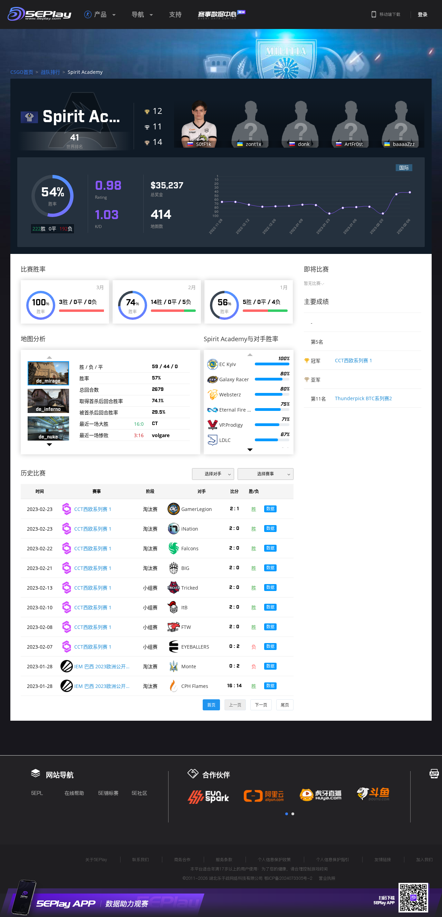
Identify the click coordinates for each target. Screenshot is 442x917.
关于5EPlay (96, 859)
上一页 (235, 705)
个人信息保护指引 (332, 859)
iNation (189, 528)
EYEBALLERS (195, 646)
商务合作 (182, 859)
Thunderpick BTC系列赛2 (363, 398)
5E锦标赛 (108, 793)
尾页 (285, 705)
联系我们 (140, 859)
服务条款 (224, 859)
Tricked (189, 587)
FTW (186, 627)
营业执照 (327, 878)
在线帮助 (74, 793)
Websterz (230, 394)
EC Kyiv (227, 364)
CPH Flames (194, 686)
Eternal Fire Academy (235, 410)
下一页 (261, 705)
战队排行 (50, 72)
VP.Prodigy (231, 425)
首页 (211, 705)
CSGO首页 (21, 72)
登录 (422, 14)
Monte (188, 666)
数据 (270, 509)
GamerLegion (196, 509)
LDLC (225, 440)
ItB (184, 607)
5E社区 (139, 793)
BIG (185, 568)
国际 (404, 167)
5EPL (37, 793)
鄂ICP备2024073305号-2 (288, 878)
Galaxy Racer (234, 379)
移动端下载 (389, 14)
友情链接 (382, 859)
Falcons (190, 548)
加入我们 (424, 859)
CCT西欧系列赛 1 (353, 360)
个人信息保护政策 (274, 859)
